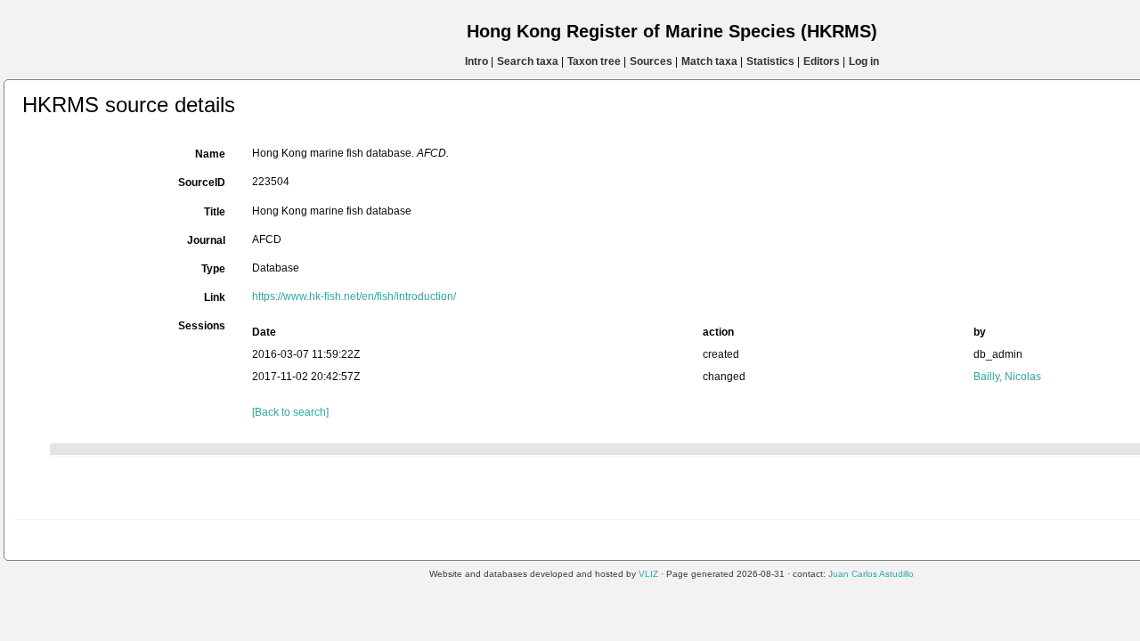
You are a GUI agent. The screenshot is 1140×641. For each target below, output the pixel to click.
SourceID (201, 182)
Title (214, 212)
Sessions (201, 326)
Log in (864, 61)
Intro (476, 61)
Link (214, 297)
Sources (651, 61)
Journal (206, 240)
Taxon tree (594, 61)
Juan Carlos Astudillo (871, 574)
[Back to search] (290, 412)
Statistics (770, 61)
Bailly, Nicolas (1007, 376)
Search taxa (527, 61)
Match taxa (709, 61)
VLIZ (648, 574)
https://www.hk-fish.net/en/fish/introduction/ (354, 296)
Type (213, 269)
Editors (821, 61)
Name (210, 154)
